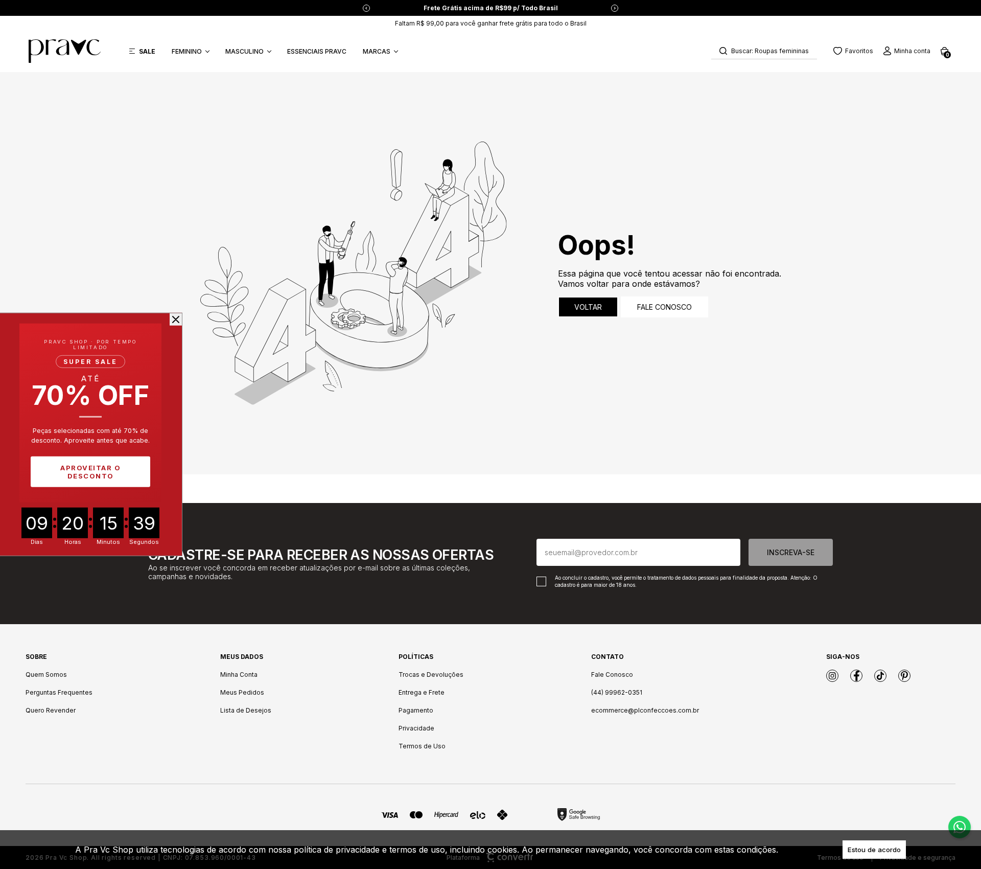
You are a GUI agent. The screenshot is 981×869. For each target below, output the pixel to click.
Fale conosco (664, 307)
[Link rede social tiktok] (880, 676)
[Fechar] (176, 319)
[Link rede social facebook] (856, 676)
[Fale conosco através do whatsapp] (959, 827)
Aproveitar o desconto (90, 472)
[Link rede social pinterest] (904, 676)
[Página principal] (65, 51)
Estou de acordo (874, 849)
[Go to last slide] (366, 8)
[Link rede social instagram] (832, 676)
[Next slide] (614, 8)
